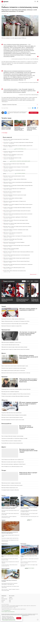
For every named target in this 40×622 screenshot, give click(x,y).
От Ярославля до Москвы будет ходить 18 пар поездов (13, 239)
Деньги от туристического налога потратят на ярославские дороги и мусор (15, 365)
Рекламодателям (4, 598)
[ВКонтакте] (5, 113)
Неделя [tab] (28, 281)
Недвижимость (5, 543)
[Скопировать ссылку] (37, 108)
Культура (10, 262)
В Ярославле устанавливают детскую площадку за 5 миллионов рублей (16, 166)
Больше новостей (33, 274)
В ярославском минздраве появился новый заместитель (10, 538)
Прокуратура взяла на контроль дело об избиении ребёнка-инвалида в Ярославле (18, 185)
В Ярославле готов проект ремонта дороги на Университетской (15, 201)
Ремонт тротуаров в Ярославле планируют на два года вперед (12, 436)
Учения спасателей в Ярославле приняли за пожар (12, 157)
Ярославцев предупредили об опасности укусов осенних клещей (15, 194)
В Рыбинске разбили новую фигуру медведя (11, 248)
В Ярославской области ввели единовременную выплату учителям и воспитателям (18, 213)
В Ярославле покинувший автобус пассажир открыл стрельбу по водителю (17, 258)
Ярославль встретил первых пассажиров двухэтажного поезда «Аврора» (16, 139)
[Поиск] (35, 1)
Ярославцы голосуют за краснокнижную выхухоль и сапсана (12, 417)
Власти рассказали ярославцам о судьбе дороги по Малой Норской (15, 217)
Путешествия (11, 240)
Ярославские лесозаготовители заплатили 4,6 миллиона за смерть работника (10, 533)
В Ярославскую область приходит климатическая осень (28, 473)
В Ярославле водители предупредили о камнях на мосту (13, 154)
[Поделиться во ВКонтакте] (35, 108)
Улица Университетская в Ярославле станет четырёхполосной (14, 188)
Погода (4, 470)
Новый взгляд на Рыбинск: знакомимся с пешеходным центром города (16, 229)
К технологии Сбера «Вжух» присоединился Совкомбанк (9, 581)
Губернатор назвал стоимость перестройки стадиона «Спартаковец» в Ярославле (9, 508)
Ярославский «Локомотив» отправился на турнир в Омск (12, 325)
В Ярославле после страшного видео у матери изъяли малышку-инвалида (16, 223)
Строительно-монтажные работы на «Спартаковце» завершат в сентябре (14, 438)
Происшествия (11, 143)
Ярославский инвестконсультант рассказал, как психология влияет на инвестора (16, 372)
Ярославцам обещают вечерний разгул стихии (10, 487)
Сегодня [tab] (36, 281)
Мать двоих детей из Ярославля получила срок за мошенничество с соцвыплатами (18, 264)
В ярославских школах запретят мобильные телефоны (13, 198)
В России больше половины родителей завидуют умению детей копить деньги (17, 210)
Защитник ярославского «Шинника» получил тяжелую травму (14, 163)
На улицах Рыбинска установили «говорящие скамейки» (11, 440)
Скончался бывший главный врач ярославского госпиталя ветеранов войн (17, 254)
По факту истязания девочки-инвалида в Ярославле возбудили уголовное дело (17, 207)
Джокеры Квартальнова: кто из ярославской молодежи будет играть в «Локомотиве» (22, 300)
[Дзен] (3, 113)
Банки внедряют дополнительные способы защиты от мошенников (13, 370)
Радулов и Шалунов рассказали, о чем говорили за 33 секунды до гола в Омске (15, 321)
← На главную (4, 132)
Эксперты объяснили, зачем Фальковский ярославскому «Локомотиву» (7, 300)
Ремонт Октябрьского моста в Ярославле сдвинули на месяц (14, 267)
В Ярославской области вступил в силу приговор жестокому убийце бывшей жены (18, 182)
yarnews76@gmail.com (7, 610)
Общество (10, 146)
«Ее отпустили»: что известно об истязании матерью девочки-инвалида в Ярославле (18, 142)
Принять (18, 618)
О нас (3, 597)
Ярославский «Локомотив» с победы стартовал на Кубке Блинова (15, 179)
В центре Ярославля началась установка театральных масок (12, 443)
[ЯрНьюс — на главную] (5, 1)
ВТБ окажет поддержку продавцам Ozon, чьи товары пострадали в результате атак (18, 145)
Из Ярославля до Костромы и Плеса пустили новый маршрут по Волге (16, 220)
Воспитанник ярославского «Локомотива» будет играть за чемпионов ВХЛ (17, 245)
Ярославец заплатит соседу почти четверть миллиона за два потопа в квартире (17, 226)
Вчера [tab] (32, 281)
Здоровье (3, 520)
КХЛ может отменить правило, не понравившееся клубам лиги (14, 170)
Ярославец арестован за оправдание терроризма (12, 191)
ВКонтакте (11, 598)
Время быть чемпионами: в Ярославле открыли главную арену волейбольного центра (18, 251)
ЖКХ (7, 13)
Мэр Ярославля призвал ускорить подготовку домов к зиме (29, 516)
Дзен (10, 600)
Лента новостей (7, 137)
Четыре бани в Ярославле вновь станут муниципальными (13, 151)
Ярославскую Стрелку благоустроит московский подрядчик (14, 242)
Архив (3, 601)
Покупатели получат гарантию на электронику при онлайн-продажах (14, 368)
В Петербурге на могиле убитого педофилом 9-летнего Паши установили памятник (18, 204)
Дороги (10, 140)
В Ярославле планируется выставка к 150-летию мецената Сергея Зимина (16, 261)
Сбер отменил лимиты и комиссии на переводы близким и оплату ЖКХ (29, 508)
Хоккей (10, 171)
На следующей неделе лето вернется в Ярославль (10, 489)
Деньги (4, 353)
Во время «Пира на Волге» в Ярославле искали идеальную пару (15, 270)
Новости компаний (5, 568)
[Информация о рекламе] (36, 149)
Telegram (10, 597)
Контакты (3, 600)
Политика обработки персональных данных (8, 611)
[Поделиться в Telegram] (33, 108)
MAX (10, 601)
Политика (3, 495)
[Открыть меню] (37, 1)
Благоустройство (12, 243)
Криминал (10, 183)
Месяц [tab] (24, 281)
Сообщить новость (33, 112)
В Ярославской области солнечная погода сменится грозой (12, 485)
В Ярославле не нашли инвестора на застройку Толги (13, 232)
